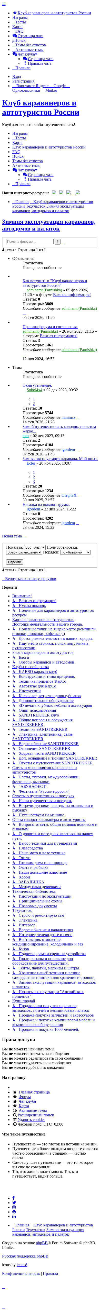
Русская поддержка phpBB (25, 1256)
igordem (68, 449)
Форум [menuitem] (25, 1096)
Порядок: (51, 552)
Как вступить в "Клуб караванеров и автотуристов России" (55, 283)
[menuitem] (51, 13)
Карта (17, 26)
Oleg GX (69, 495)
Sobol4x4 (34, 390)
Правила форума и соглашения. (50, 327)
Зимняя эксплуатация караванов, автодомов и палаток (48, 225)
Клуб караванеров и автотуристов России (40, 107)
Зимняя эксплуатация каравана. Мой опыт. (60, 458)
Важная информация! (72, 294)
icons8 (22, 1265)
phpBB (42, 1243)
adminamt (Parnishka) (44, 290)
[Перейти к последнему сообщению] (24, 313)
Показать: (15, 547)
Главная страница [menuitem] (34, 1092)
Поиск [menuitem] (18, 156)
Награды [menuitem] (20, 17)
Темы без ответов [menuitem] (27, 161)
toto (26, 436)
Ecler (31, 463)
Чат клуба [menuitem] (27, 1101)
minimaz (68, 417)
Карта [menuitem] (24, 1106)
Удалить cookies (31, 1119)
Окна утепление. (37, 385)
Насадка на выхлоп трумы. (46, 504)
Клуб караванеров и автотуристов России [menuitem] (49, 147)
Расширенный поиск (36, 1115)
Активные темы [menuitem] (26, 165)
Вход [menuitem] (16, 76)
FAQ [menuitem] (16, 152)
